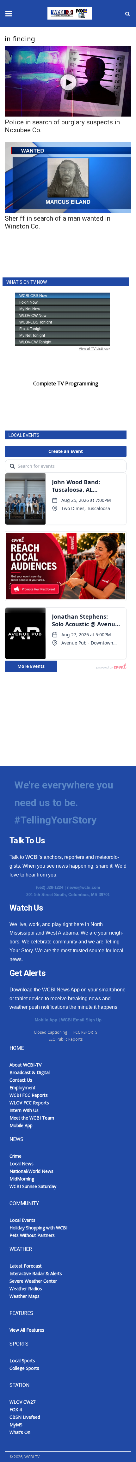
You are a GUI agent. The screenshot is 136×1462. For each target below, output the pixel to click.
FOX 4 (15, 1409)
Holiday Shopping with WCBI (38, 1228)
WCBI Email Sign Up (81, 1020)
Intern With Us (24, 1110)
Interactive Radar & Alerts (35, 1273)
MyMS (15, 1425)
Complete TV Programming (65, 383)
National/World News (31, 1171)
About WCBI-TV (25, 1065)
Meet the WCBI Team (31, 1118)
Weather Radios (25, 1289)
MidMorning (21, 1179)
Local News (21, 1164)
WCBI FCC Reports (28, 1095)
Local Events (22, 1220)
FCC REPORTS (85, 1032)
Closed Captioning (50, 1032)
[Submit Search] (127, 13)
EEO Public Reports (66, 1039)
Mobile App (46, 1020)
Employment (22, 1088)
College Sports (24, 1368)
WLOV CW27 (22, 1402)
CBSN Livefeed (24, 1417)
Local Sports (22, 1361)
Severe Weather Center (33, 1281)
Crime (15, 1156)
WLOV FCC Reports (29, 1103)
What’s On (19, 1432)
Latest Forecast (25, 1266)
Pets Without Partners (32, 1235)
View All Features (26, 1330)
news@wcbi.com (83, 887)
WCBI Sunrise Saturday (32, 1186)
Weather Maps (24, 1296)
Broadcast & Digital (29, 1072)
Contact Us (20, 1080)
